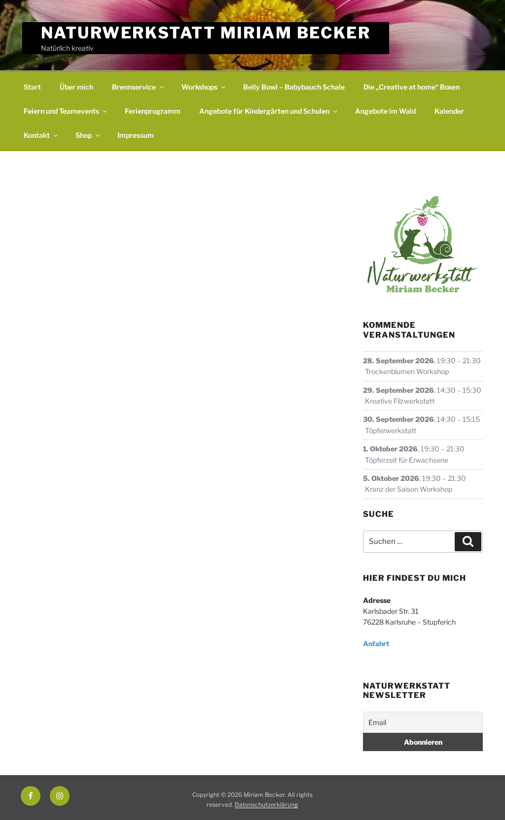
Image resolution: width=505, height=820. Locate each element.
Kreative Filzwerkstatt (399, 401)
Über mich (76, 87)
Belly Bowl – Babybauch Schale (294, 87)
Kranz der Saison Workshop (408, 489)
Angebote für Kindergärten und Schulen (264, 111)
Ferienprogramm (152, 111)
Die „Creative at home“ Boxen (411, 87)
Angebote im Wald (385, 111)
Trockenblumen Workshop (407, 371)
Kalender (449, 111)
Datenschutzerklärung (266, 804)
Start (32, 87)
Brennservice (134, 87)
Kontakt (37, 135)
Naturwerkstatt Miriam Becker (206, 32)
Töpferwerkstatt (390, 430)
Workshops (199, 87)
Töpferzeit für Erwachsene (406, 460)
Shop (83, 135)
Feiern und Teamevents (61, 111)
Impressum (135, 135)
